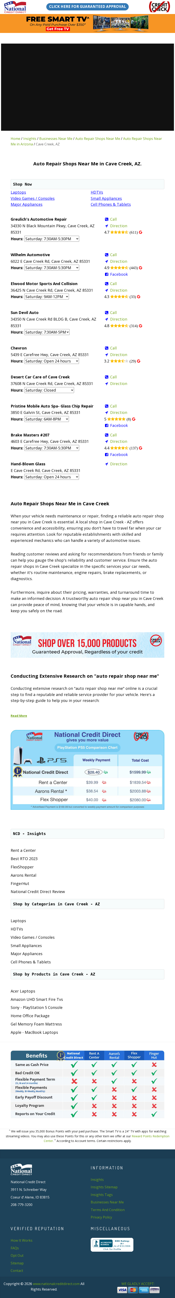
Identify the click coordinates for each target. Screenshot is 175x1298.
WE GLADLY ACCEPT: (138, 1283)
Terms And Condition (108, 1209)
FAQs (15, 1248)
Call (113, 219)
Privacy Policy (101, 1217)
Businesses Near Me (55, 138)
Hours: (17, 238)
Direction (118, 225)
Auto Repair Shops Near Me (97, 138)
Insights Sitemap (104, 1187)
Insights (29, 138)
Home (15, 138)
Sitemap (17, 1263)
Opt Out (17, 1255)
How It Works (21, 1240)
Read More (19, 716)
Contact (17, 1270)
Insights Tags (102, 1194)
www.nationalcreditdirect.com (56, 1283)
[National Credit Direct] (15, 7)
